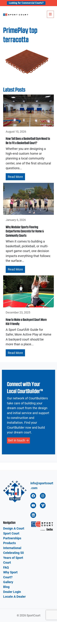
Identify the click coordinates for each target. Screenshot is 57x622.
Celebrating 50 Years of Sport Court (13, 557)
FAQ (6, 567)
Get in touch (16, 440)
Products (9, 543)
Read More (15, 177)
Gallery (8, 582)
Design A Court (13, 528)
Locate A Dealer (14, 596)
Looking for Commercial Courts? (26, 2)
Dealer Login (12, 592)
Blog (6, 587)
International (12, 548)
